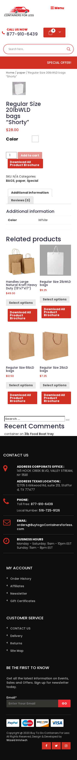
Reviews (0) (20, 200)
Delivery (16, 636)
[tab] (30, 192)
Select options (21, 303)
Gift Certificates (22, 601)
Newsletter (18, 593)
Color (12, 139)
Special (32, 181)
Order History (20, 579)
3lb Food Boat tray (39, 434)
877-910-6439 (42, 504)
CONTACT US (20, 628)
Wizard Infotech (16, 740)
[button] (35, 139)
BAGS (10, 181)
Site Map (17, 651)
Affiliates (17, 586)
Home (10, 73)
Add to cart (30, 155)
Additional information (30, 192)
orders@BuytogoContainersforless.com (45, 527)
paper (21, 73)
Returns (16, 643)
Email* (11, 697)
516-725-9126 (49, 510)
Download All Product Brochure (24, 163)
